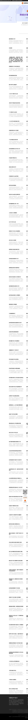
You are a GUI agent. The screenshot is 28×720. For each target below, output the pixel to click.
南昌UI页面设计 (14, 709)
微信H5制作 (26, 716)
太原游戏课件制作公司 (20, 709)
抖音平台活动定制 (14, 716)
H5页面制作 (22, 716)
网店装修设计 (19, 716)
